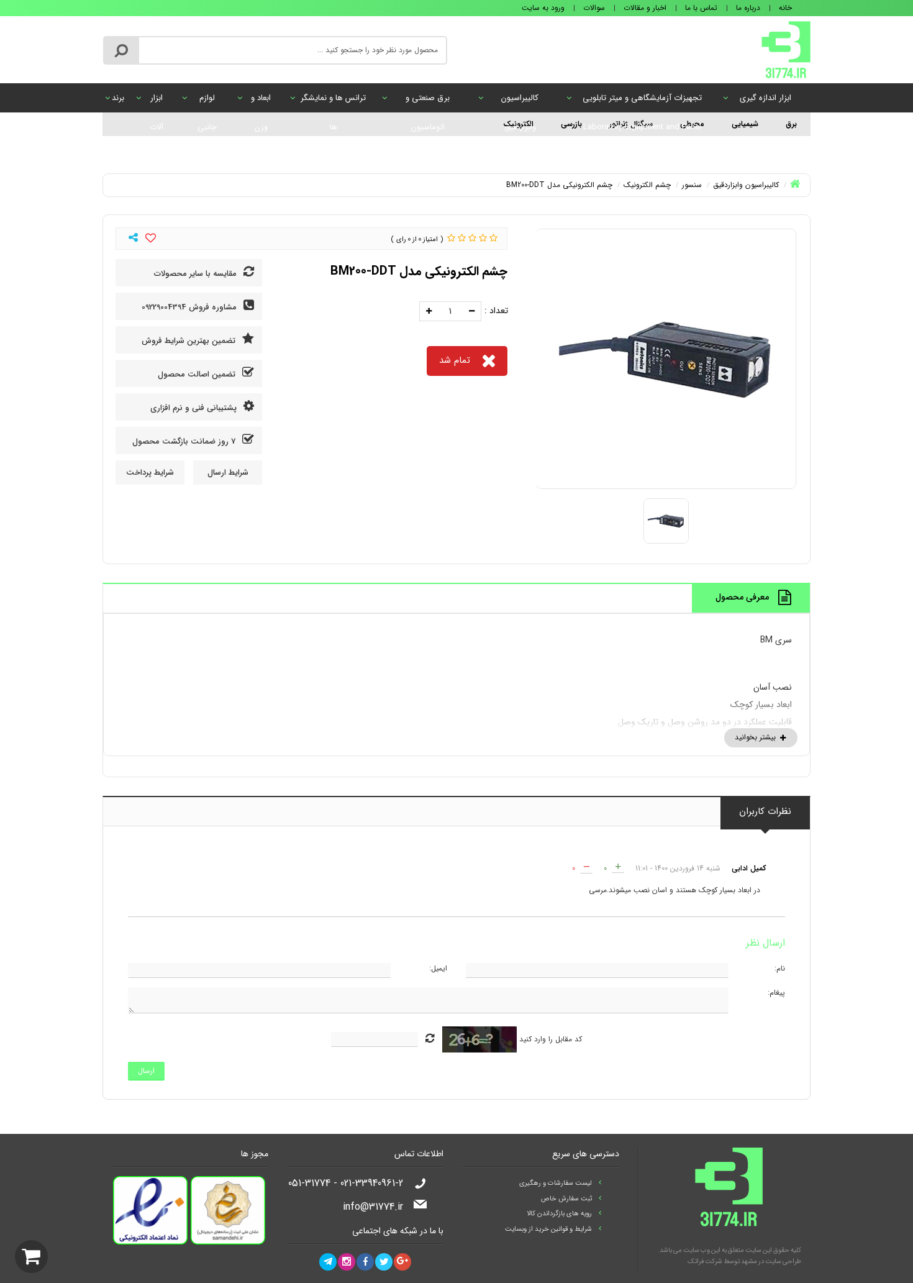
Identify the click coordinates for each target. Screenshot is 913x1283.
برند (118, 97)
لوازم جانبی (207, 101)
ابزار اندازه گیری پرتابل (765, 101)
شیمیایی (745, 124)
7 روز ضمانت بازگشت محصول (185, 441)
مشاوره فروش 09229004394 (190, 307)
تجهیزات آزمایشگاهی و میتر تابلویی (642, 101)
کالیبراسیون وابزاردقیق (519, 101)
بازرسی (571, 124)
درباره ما (748, 8)
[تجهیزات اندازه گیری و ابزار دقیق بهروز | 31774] (786, 49)
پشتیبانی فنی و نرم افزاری (194, 407)
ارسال (146, 1071)
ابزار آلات (156, 101)
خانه (785, 8)
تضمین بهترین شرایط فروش (190, 340)
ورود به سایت (543, 8)
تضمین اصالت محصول (198, 374)
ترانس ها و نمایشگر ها (333, 101)
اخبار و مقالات (645, 8)
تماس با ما (701, 8)
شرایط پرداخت (150, 472)
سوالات (594, 8)
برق (791, 124)
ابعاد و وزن (261, 101)
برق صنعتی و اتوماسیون (428, 101)
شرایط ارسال (227, 472)
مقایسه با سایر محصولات (196, 273)
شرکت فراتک (705, 1261)
